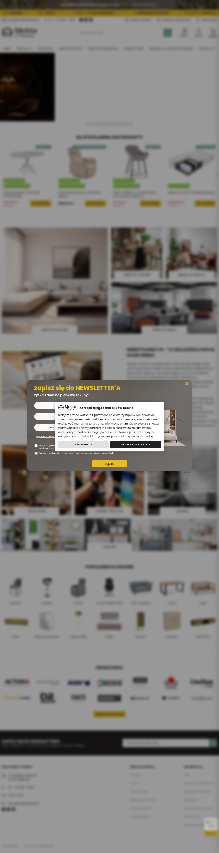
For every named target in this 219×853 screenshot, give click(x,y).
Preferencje (83, 444)
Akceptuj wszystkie (135, 444)
